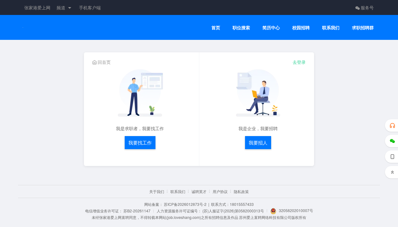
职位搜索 (241, 27)
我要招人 (258, 142)
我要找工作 (140, 142)
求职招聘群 (363, 27)
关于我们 (156, 191)
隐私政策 (241, 191)
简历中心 (271, 27)
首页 (215, 27)
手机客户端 (90, 7)
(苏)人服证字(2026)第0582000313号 (233, 210)
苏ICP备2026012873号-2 (185, 204)
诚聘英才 (199, 191)
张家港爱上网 (37, 7)
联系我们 (331, 27)
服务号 (367, 7)
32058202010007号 (296, 210)
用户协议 (220, 191)
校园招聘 (301, 27)
